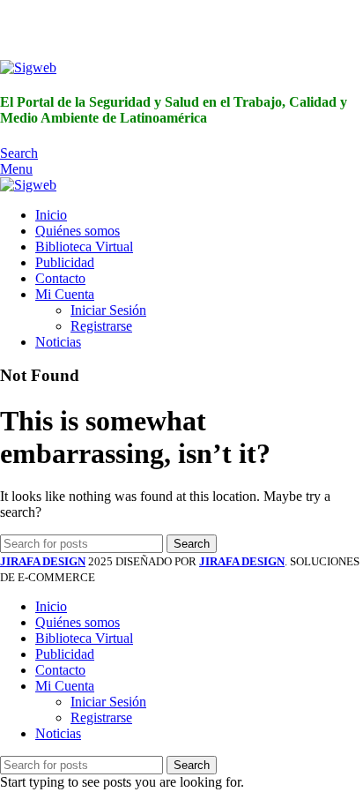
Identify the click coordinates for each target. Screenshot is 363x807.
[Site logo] (28, 67)
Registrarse (101, 325)
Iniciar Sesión (108, 310)
